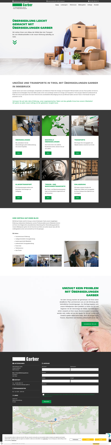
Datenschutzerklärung (17, 400)
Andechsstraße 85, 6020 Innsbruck (56, 1)
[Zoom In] (14, 408)
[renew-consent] (1, 443)
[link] (63, 5)
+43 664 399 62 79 (94, 1)
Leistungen (64, 5)
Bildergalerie (82, 5)
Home (57, 5)
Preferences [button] (13, 440)
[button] (18, 153)
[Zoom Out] (14, 410)
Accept (100, 439)
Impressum (14, 398)
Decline (88, 439)
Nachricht (44, 383)
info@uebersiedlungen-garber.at (21, 1)
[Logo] (22, 6)
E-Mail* (72, 378)
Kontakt (96, 5)
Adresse (44, 372)
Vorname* (44, 366)
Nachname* (73, 366)
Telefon (43, 378)
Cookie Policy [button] (45, 438)
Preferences (75, 439)
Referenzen (73, 5)
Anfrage (90, 5)
